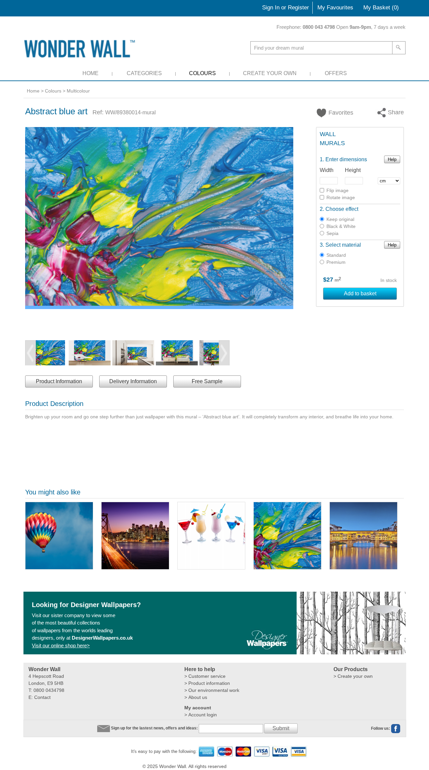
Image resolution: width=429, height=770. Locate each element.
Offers (336, 73)
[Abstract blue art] (287, 536)
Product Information (59, 381)
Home (90, 73)
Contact (42, 697)
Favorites (336, 112)
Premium (336, 262)
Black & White (341, 226)
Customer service (207, 676)
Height (353, 170)
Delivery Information (133, 381)
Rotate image (340, 197)
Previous (30, 353)
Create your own (355, 676)
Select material (343, 245)
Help (392, 159)
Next (224, 353)
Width (326, 170)
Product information (209, 683)
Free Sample (207, 381)
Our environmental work (213, 690)
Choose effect (341, 209)
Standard (336, 255)
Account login (202, 714)
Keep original (340, 219)
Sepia (332, 233)
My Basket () (381, 7)
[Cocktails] (211, 536)
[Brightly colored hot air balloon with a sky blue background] (59, 536)
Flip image (337, 190)
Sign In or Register (285, 7)
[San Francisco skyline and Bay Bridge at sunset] (135, 536)
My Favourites (335, 7)
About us (197, 697)
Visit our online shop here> (61, 645)
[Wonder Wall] (80, 48)
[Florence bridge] (363, 536)
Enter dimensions (346, 159)
